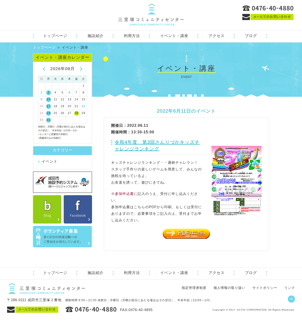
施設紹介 (96, 36)
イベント (50, 161)
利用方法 (132, 36)
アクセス (217, 36)
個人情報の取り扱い (229, 288)
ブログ (251, 36)
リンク (289, 288)
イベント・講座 (174, 36)
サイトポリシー (264, 288)
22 (83, 106)
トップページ (55, 36)
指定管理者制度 (194, 288)
